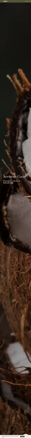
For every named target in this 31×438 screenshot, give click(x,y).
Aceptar (22, 436)
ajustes (3, 437)
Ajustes (27, 436)
